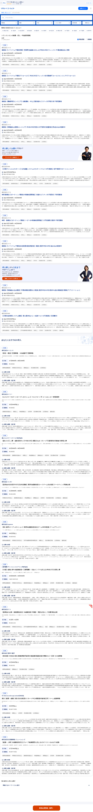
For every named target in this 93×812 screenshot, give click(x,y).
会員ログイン (83, 8)
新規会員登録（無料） (46, 808)
